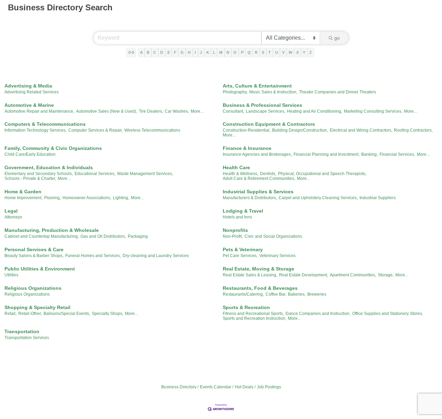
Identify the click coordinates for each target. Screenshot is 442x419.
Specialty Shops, (107, 313)
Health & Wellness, (240, 173)
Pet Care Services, (240, 255)
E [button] (168, 52)
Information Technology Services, (35, 130)
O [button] (235, 52)
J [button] (201, 52)
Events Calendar (215, 387)
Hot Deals (244, 387)
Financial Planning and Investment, (326, 154)
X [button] (297, 52)
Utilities (11, 275)
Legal (11, 211)
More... (197, 111)
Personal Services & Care (34, 249)
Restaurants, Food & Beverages (260, 288)
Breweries (316, 294)
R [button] (256, 52)
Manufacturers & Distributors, (250, 197)
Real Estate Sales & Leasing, (250, 275)
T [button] (269, 52)
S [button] (263, 52)
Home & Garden (22, 191)
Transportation (21, 331)
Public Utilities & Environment (39, 269)
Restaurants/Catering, (243, 294)
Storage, (386, 275)
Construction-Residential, (246, 130)
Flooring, (52, 197)
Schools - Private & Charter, (30, 178)
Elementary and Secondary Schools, (38, 173)
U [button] (276, 52)
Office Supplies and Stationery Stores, (387, 313)
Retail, (10, 313)
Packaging (138, 236)
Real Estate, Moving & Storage (258, 269)
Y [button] (304, 52)
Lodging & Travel (243, 211)
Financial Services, (397, 154)
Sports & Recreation (246, 307)
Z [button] (310, 52)
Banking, (369, 154)
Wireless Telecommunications (152, 130)
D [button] (161, 52)
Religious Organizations (32, 288)
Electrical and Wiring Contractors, (361, 130)
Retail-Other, (30, 313)
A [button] (141, 52)
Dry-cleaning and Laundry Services (156, 255)
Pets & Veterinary (243, 249)
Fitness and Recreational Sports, (253, 313)
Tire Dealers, (151, 111)
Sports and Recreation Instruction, (254, 318)
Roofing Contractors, (413, 130)
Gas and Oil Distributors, (103, 236)
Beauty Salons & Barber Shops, (34, 255)
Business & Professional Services (262, 105)
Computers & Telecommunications (45, 124)
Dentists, (268, 173)
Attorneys (13, 217)
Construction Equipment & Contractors (269, 124)
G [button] (182, 52)
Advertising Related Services (31, 92)
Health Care (236, 167)
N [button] (228, 52)
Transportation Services (26, 337)
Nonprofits (235, 230)
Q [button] (249, 52)
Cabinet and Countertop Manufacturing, (41, 236)
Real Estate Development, (303, 275)
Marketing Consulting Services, (373, 111)
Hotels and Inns (237, 217)
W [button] (290, 52)
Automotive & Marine (29, 105)
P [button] (242, 52)
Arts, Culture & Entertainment (257, 86)
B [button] (148, 52)
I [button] (195, 52)
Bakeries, (297, 294)
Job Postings (269, 387)
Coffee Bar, (276, 294)
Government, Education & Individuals (48, 167)
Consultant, (233, 111)
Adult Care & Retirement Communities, (259, 178)
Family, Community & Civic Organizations (53, 148)
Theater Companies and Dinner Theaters (337, 92)
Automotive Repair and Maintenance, (39, 111)
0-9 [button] (131, 52)
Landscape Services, (265, 111)
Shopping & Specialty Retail (37, 307)
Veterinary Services (277, 255)
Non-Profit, (233, 236)
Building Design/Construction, (300, 130)
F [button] (175, 52)
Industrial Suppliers (377, 197)
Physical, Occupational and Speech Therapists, (322, 173)
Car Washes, (177, 111)
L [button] (214, 52)
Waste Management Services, (145, 173)
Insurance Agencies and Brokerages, (257, 154)
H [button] (189, 52)
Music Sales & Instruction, (273, 92)
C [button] (154, 52)
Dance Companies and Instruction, (318, 313)
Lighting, (121, 197)
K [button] (207, 52)
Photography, (235, 92)
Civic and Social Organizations (273, 236)
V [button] (283, 52)
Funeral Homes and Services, (93, 255)
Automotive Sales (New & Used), (106, 111)
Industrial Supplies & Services (258, 191)
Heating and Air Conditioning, (314, 111)
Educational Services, (95, 173)
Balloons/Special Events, (67, 313)
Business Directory (178, 387)
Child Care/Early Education (30, 154)
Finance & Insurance (247, 148)
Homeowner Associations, (87, 197)
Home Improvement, (23, 197)
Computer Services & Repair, (95, 130)
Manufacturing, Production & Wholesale (51, 230)
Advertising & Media (28, 86)
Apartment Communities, (353, 275)
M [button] (220, 52)
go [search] (337, 38)
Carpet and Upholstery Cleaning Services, (318, 197)
